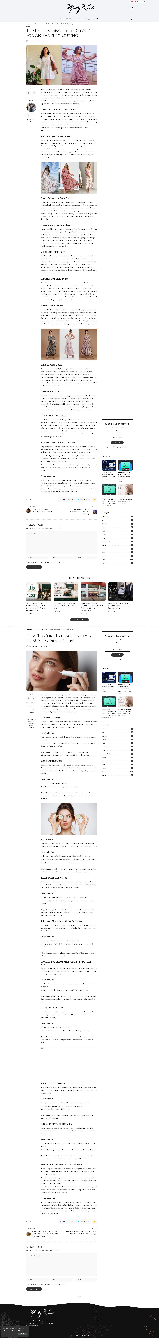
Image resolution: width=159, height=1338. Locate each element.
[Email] (94, 499)
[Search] (131, 19)
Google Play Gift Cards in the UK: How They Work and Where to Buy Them (124, 477)
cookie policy (21, 1330)
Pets (103, 549)
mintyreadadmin (33, 40)
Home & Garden (106, 542)
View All (104, 563)
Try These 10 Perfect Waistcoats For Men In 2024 (31, 118)
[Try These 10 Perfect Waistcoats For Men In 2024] (31, 107)
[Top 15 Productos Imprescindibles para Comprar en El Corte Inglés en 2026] (38, 591)
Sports (103, 552)
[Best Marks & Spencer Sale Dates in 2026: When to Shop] (66, 591)
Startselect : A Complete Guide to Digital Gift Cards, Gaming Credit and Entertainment (109, 501)
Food (103, 531)
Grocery (104, 534)
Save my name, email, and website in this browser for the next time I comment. (47, 562)
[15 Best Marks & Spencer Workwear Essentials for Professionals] (120, 591)
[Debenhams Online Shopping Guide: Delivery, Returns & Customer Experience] (93, 591)
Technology (105, 556)
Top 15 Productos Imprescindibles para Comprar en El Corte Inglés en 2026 (35, 607)
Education (104, 524)
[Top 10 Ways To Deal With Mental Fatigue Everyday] (31, 712)
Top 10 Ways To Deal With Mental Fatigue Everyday (31, 723)
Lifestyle (104, 545)
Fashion (28, 26)
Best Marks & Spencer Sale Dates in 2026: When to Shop (65, 605)
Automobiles (105, 517)
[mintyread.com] (79, 8)
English (135, 1)
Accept (22, 1334)
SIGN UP (117, 442)
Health (103, 538)
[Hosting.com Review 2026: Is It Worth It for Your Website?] (109, 465)
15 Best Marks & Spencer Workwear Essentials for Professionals (119, 605)
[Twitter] (34, 93)
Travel (103, 560)
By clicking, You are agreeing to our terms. (117, 447)
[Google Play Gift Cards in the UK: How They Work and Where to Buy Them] (125, 465)
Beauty (103, 520)
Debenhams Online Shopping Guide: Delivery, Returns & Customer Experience (92, 607)
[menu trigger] (29, 19)
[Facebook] (28, 93)
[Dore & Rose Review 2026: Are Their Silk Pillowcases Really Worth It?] (125, 489)
